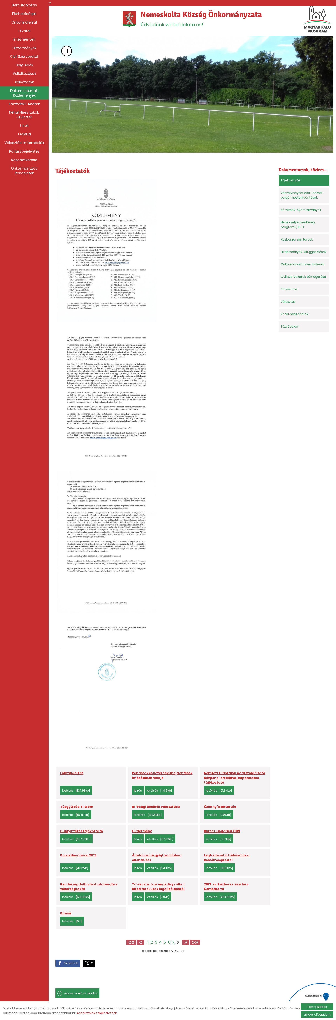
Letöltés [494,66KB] (220, 897)
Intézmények (24, 39)
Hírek (24, 125)
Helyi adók (24, 65)
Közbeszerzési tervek (297, 239)
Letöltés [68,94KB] (219, 868)
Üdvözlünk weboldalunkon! (201, 19)
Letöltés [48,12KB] (75, 868)
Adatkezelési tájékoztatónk (97, 1013)
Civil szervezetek (24, 56)
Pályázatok (24, 82)
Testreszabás (317, 1007)
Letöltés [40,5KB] (159, 790)
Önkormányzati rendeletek (24, 170)
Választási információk (24, 142)
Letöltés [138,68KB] (148, 815)
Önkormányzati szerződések (302, 264)
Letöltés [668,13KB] (76, 897)
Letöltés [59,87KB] (75, 815)
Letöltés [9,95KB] (218, 815)
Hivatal (24, 30)
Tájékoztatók (291, 180)
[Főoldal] (129, 19)
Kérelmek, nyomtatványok (301, 210)
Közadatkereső (24, 159)
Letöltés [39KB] (158, 897)
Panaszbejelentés (24, 151)
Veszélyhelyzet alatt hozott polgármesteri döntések (302, 195)
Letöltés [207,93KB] (76, 839)
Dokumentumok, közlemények (24, 93)
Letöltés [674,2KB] (160, 839)
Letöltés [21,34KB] (219, 790)
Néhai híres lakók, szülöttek (24, 114)
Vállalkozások (24, 73)
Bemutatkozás (24, 5)
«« (131, 942)
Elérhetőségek (24, 13)
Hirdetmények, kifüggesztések (303, 252)
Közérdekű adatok (24, 103)
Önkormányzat (24, 22)
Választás (288, 301)
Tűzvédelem (290, 326)
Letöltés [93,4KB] (159, 868)
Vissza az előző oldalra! (80, 993)
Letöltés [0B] (72, 921)
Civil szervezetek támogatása (303, 277)
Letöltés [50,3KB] (218, 839)
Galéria (24, 134)
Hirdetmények (24, 47)
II (66, 51)
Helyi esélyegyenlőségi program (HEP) (298, 224)
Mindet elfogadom (317, 1014)
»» (195, 942)
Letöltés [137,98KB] (76, 790)
